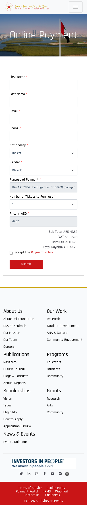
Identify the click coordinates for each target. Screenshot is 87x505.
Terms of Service (30, 488)
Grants (54, 391)
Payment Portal (27, 491)
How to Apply (13, 419)
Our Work (57, 311)
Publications (16, 354)
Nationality (19, 145)
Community (55, 376)
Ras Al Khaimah (14, 326)
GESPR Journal (14, 369)
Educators (54, 362)
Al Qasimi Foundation (18, 319)
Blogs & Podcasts (15, 376)
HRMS (46, 491)
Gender (16, 162)
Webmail (61, 491)
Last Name (18, 94)
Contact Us (31, 495)
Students (53, 369)
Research (53, 319)
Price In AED (19, 213)
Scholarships (16, 391)
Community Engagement (65, 339)
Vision (7, 398)
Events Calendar (15, 442)
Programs (57, 354)
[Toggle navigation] (76, 7)
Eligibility (10, 412)
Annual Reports (14, 383)
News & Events (19, 434)
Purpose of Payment (25, 179)
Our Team (10, 339)
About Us (13, 311)
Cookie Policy (55, 488)
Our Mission (11, 332)
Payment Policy (42, 252)
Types (7, 405)
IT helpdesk (52, 495)
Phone (15, 128)
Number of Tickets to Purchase (33, 196)
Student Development (63, 326)
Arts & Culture (57, 332)
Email (15, 111)
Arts (50, 405)
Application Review (17, 426)
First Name (18, 77)
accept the (34, 252)
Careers (8, 346)
